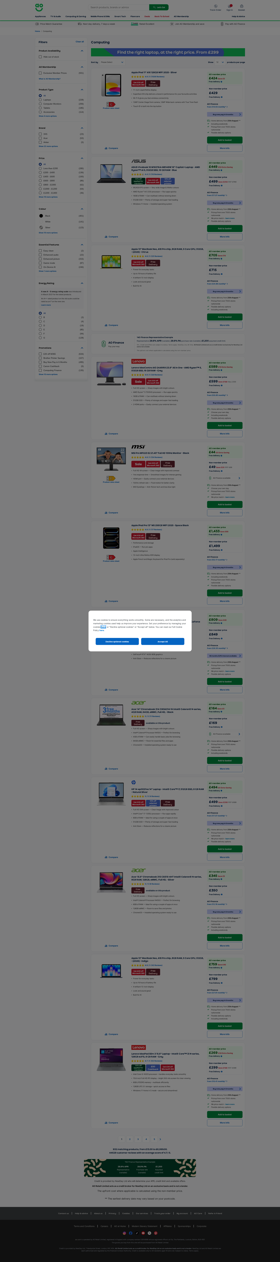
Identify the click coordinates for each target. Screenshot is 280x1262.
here (103, 627)
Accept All (163, 641)
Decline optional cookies (117, 641)
